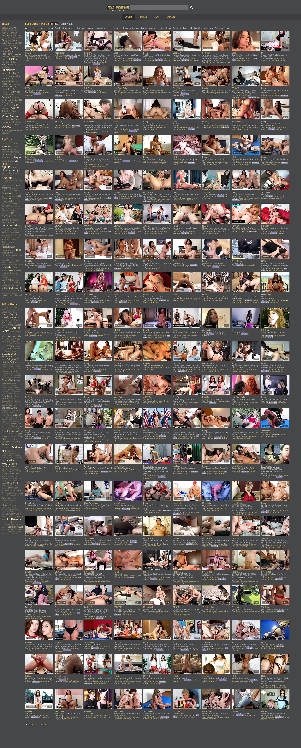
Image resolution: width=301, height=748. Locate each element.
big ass (18, 157)
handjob (11, 222)
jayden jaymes (178, 267)
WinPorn (10, 122)
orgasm (17, 260)
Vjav (3, 122)
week (70, 23)
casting (16, 178)
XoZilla (9, 125)
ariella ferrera (129, 403)
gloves (155, 337)
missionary (7, 252)
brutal (92, 441)
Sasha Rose (14, 496)
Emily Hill (6, 389)
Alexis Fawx (9, 317)
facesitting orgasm (152, 28)
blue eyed (155, 268)
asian (10, 149)
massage (5, 244)
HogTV (5, 64)
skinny (20, 278)
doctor (175, 371)
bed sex (186, 58)
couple (11, 185)
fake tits (10, 208)
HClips (19, 56)
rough (11, 275)
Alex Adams (12, 312)
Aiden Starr (12, 310)
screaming (6, 278)
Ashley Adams (8, 344)
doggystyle (7, 201)
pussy (11, 270)
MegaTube (7, 84)
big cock (122, 94)
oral (12, 260)
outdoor (9, 262)
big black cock (8, 161)
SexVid (18, 103)
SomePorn (6, 105)
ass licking (124, 28)
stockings (16, 283)
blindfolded (58, 373)
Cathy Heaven (16, 369)
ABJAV (14, 30)
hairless (187, 438)
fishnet (166, 650)
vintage (14, 293)
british (9, 175)
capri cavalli (147, 163)
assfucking (14, 152)
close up (18, 181)
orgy (3, 262)
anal (4, 149)
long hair (12, 242)
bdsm (4, 158)
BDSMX (19, 38)
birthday (238, 198)
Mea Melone (6, 448)
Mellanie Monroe (13, 451)
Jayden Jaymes (9, 405)
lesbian (5, 239)
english (31, 161)
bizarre (225, 231)
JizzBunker (9, 70)
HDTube (5, 62)
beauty (10, 158)
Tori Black (14, 524)
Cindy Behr (16, 378)
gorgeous (264, 719)
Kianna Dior (6, 426)
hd (15, 225)
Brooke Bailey (14, 364)
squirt (9, 283)
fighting (240, 164)
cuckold (15, 188)
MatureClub (8, 78)
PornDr (11, 89)
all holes (209, 231)
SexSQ (5, 102)
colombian (222, 265)
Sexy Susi (12, 503)
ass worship (100, 28)
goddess (264, 60)
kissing (18, 235)
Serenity (5, 503)
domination (88, 64)
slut (3, 280)
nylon (70, 682)
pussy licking (166, 28)
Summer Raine (7, 516)
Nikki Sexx (5, 469)
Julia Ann (17, 415)
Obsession (6, 471)
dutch (183, 544)
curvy (8, 196)
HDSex (12, 59)
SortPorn (16, 105)
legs (17, 237)
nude (17, 258)
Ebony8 (14, 46)
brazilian (87, 166)
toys (20, 290)
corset (32, 129)
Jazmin (19, 405)
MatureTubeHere (10, 81)
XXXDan (7, 127)
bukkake (39, 336)
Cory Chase (9, 380)
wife (21, 295)
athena (126, 542)
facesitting (49, 28)
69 (237, 58)
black (13, 167)
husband (13, 230)
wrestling (280, 198)
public (4, 271)
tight (8, 291)
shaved (13, 278)
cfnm (204, 127)
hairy (4, 222)
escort (57, 267)
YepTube (18, 130)
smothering (183, 28)
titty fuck (14, 291)
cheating (5, 181)
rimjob (17, 273)
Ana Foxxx (6, 328)
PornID (5, 95)
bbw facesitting (112, 28)
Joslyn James (7, 415)
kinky (12, 235)
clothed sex (215, 510)
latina (11, 237)
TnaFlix (14, 108)
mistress (256, 302)
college (4, 183)
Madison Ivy (7, 442)
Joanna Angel (13, 412)
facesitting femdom (62, 28)
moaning (17, 253)
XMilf (3, 125)
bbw (20, 154)
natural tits (12, 255)
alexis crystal (151, 58)
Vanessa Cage (8, 529)
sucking (14, 285)
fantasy (17, 208)
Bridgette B (12, 359)
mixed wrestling (196, 28)
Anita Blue (6, 339)
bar (266, 163)
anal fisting (42, 127)
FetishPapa (8, 51)
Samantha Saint (8, 491)
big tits (6, 167)
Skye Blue (11, 512)
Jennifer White (9, 408)
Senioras (6, 100)
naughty (5, 258)
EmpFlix (5, 48)
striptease (6, 285)
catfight (215, 680)
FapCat (14, 48)
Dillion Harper (7, 387)
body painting (43, 544)
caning (223, 62)
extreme (87, 168)
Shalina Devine (9, 505)
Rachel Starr (7, 478)
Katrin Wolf (6, 424)
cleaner (61, 440)
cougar (5, 185)
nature (20, 255)
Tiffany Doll (6, 524)
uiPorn (4, 113)
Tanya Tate (6, 522)
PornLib (19, 95)
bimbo (44, 334)
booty (11, 173)
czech (145, 60)
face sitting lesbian (222, 28)
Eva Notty (5, 392)
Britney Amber (9, 362)
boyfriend (275, 687)
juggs (8, 235)
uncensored (6, 293)
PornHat (15, 91)
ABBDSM (6, 30)
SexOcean (17, 100)
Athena (10, 346)
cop (136, 576)
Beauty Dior (9, 353)
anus (31, 198)
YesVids (5, 133)
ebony (14, 204)
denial (86, 336)
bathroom (183, 127)
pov (15, 267)
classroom (264, 403)
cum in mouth (12, 190)
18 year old (6, 143)
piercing (14, 264)
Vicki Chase (6, 534)
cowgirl (18, 185)
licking (13, 239)
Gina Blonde (8, 396)
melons (12, 250)
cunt (4, 196)
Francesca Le (15, 392)
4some (120, 438)
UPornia (11, 114)
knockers (5, 237)
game (246, 265)
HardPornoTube (8, 56)
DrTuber (6, 45)
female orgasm (11, 210)
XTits (15, 124)
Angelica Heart (15, 331)
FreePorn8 (7, 54)
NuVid (5, 86)
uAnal (19, 111)
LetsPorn (6, 76)
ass (16, 149)
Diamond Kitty (14, 385)
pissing (20, 264)
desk (40, 404)
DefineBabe (7, 43)
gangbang (10, 218)
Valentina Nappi (14, 526)
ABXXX (13, 33)
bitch (214, 196)
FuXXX (17, 53)
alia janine (32, 509)
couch (43, 436)
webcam (5, 295)
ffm (64, 96)
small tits (10, 280)
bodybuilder (74, 648)
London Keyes (13, 439)
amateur (7, 146)
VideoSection (10, 116)
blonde (6, 170)
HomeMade (15, 65)
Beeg (4, 40)
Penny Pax (6, 474)
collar (181, 337)
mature (5, 250)
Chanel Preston (10, 371)
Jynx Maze (6, 417)
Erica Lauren (15, 389)
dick (10, 198)
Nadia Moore (8, 462)
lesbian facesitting (137, 28)
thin (279, 648)
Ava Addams (13, 348)
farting (175, 28)
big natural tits (13, 164)
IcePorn (6, 67)
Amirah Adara (14, 325)
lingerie (5, 242)
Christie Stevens (14, 375)
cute (13, 196)
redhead (5, 273)
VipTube (5, 119)
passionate (6, 264)
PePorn (4, 89)
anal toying (193, 299)
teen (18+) (14, 287)
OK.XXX (13, 86)
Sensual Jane (14, 501)
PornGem (6, 92)
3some (14, 143)
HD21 (4, 59)
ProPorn (15, 97)
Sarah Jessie (11, 493)
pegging (237, 650)
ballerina (138, 92)
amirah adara (98, 715)
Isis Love (14, 399)
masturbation (8, 246)
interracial (6, 233)
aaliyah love (127, 717)
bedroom (68, 231)
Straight (128, 17)
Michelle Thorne (8, 453)
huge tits (5, 230)
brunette (7, 177)
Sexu (11, 102)
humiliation (28, 96)
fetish (11, 213)
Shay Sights (11, 507)
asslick (159, 58)
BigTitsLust (13, 40)
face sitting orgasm (78, 28)
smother (91, 28)
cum (4, 190)
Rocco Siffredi (8, 486)
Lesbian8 (14, 73)
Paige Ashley (17, 471)
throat (4, 291)
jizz (3, 235)
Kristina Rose (7, 428)
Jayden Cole (14, 403)
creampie (6, 188)
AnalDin (17, 35)
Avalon (13, 351)
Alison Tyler (7, 322)
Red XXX (17, 478)
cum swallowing (273, 96)
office (204, 198)
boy (40, 581)
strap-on (244, 650)
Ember (15, 387)
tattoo (4, 288)
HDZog (13, 62)
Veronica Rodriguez (14, 532)
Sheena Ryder (8, 510)
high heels (71, 127)
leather (116, 133)
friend (19, 216)
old (7, 260)
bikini (60, 161)
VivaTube (14, 119)
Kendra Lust (16, 424)
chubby (11, 181)
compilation (12, 183)
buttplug (175, 300)
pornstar (7, 267)
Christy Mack (6, 378)
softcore (19, 280)
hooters (20, 228)
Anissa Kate (14, 336)
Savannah (7, 498)
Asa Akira (13, 341)
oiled (3, 260)
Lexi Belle (9, 434)
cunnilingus (16, 193)
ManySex (15, 76)
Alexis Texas (13, 320)
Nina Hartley (15, 469)
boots (129, 404)
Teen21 (5, 108)
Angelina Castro (8, 334)
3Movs (12, 28)
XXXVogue (7, 130)
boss (218, 62)
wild (3, 297)
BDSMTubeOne (8, 38)
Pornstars (143, 17)
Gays (156, 17)
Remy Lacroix (7, 481)
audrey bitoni (210, 126)
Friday (4, 394)
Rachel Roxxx (13, 476)
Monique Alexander (9, 458)
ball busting (33, 92)
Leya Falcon (12, 436)
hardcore (7, 225)
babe (4, 154)
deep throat (124, 131)
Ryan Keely (13, 488)
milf (18, 249)
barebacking (13, 155)
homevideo (11, 228)
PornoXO (6, 97)
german (18, 218)
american (17, 147)
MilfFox (17, 84)
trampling (252, 265)
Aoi (12, 339)
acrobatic (245, 611)
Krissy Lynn (16, 426)
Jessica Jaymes (8, 410)
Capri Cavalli (7, 367)
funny (4, 218)
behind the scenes (250, 230)
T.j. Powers (14, 519)
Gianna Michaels (14, 394)
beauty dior (235, 438)
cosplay (78, 337)
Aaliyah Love (7, 307)
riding (12, 273)
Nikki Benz (15, 467)
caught (107, 268)
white (16, 295)
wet (11, 295)
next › (43, 725)
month (62, 23)
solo (4, 282)
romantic (5, 275)
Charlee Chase (7, 373)
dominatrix (243, 97)
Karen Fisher (12, 419)
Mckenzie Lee (15, 445)
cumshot (6, 193)
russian (17, 275)
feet (3, 210)
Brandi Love (8, 356)
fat (21, 208)
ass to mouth (33, 57)
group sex (14, 220)
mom (4, 255)
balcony (273, 300)
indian (20, 230)
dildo (16, 199)
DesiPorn (17, 43)
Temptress (15, 522)
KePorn (5, 73)
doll (105, 231)
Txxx (13, 111)
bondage (5, 173)
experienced (156, 546)
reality (18, 271)
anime (211, 299)
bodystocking (212, 579)
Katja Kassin (13, 421)
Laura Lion (13, 431)
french (13, 216)
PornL (12, 94)
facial (4, 208)
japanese (15, 233)
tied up (98, 200)
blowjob (16, 170)
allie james (210, 92)
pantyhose (76, 682)
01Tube (5, 28)
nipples (11, 258)
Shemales (170, 17)
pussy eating (208, 28)
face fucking (15, 206)
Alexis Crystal (9, 314)
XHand (18, 122)
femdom (5, 213)
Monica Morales (13, 455)
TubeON (6, 111)
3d (207, 299)
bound (156, 300)
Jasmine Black (8, 401)
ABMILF (5, 33)
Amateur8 (7, 35)
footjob (145, 302)
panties (16, 262)
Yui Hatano (15, 534)
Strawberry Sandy (14, 514)
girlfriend (5, 220)
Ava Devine (6, 351)
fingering (6, 215)
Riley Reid (12, 483)
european (6, 206)
